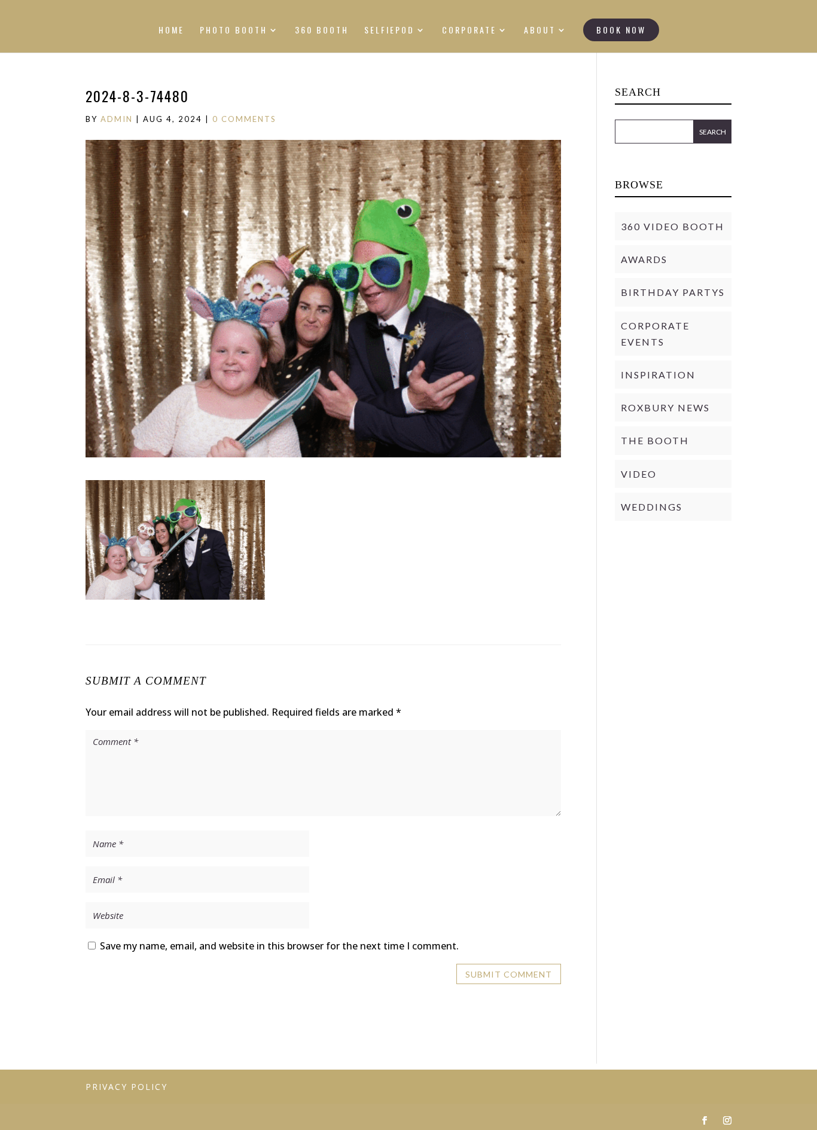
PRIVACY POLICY (126, 1086)
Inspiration (658, 374)
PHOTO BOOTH (233, 31)
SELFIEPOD (389, 31)
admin (116, 119)
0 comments (244, 119)
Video (639, 474)
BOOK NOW (621, 29)
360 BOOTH (322, 31)
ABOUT (540, 31)
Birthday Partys (673, 292)
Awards (644, 259)
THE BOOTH (655, 440)
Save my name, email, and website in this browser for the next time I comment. (279, 945)
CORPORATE (469, 31)
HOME (171, 31)
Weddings (651, 506)
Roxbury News (665, 407)
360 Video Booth (672, 226)
